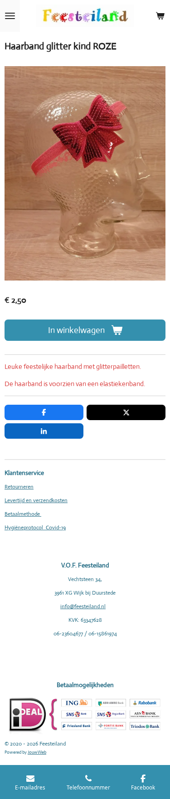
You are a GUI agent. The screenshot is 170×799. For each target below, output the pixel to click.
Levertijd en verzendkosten (36, 500)
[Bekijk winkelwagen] (160, 16)
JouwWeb (37, 752)
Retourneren (19, 486)
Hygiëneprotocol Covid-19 (35, 527)
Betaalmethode (23, 514)
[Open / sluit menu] (10, 16)
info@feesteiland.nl (83, 606)
